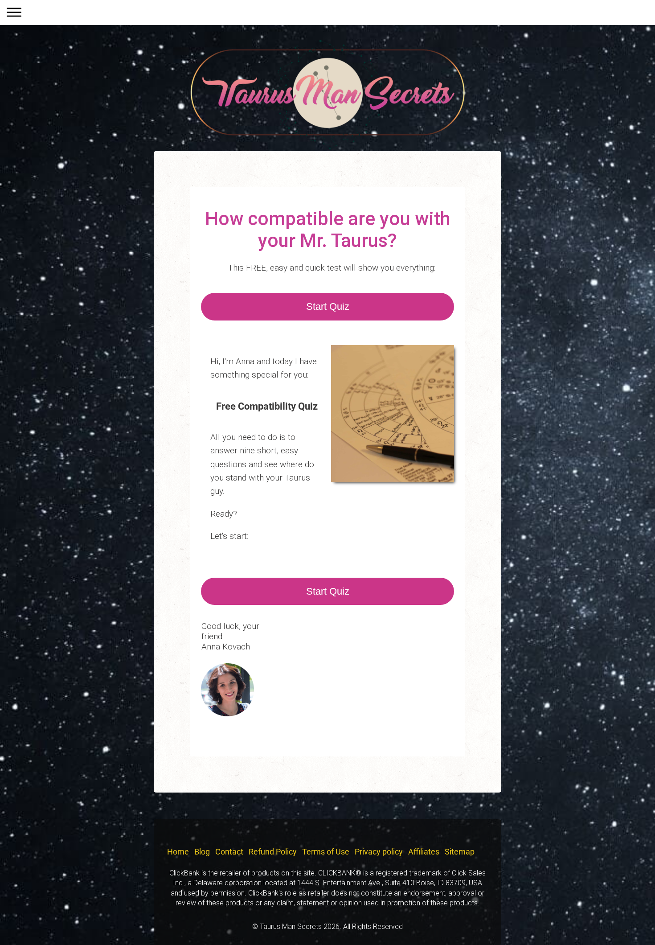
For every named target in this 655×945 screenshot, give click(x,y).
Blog (202, 851)
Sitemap (460, 851)
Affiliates (423, 851)
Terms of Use (325, 851)
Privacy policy (379, 851)
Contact (229, 851)
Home (178, 851)
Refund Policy (273, 851)
